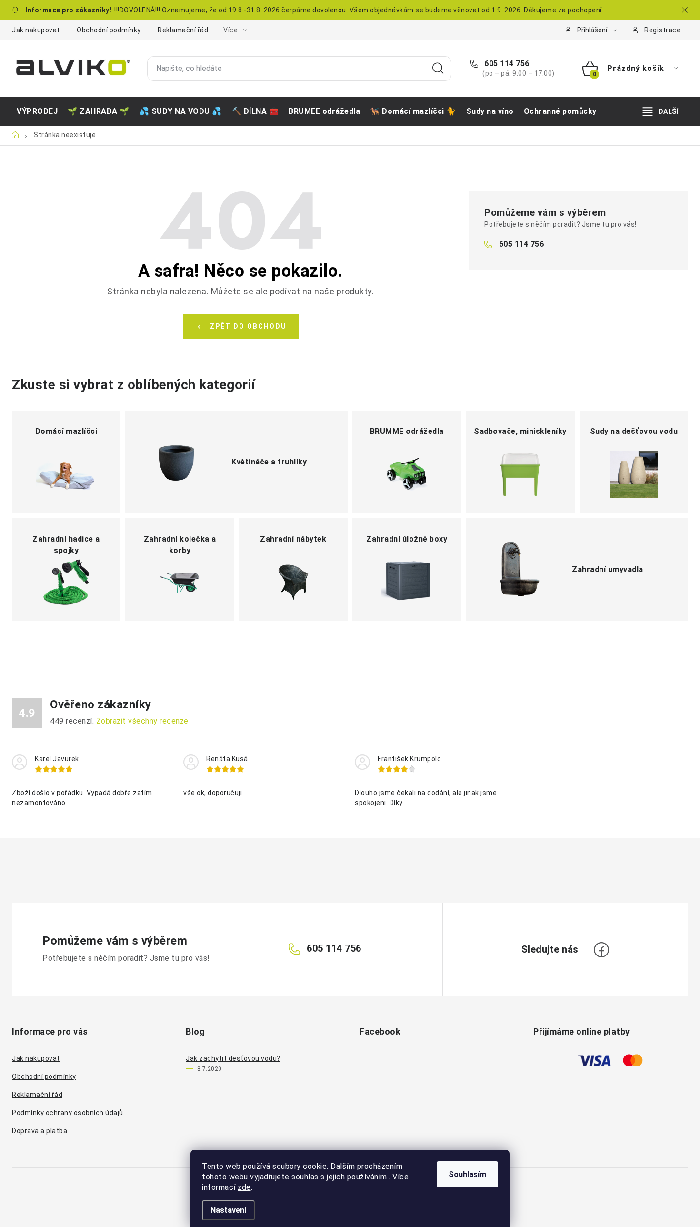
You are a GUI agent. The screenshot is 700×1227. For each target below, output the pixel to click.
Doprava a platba (39, 1131)
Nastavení (228, 1210)
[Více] (660, 111)
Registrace (662, 30)
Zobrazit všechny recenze (142, 720)
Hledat (438, 68)
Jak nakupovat (36, 30)
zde (244, 1187)
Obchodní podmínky (109, 30)
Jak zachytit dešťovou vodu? (233, 1058)
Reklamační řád (183, 30)
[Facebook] (601, 949)
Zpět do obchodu (248, 326)
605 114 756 (506, 63)
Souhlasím (467, 1174)
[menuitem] (37, 111)
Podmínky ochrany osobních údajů (67, 1112)
